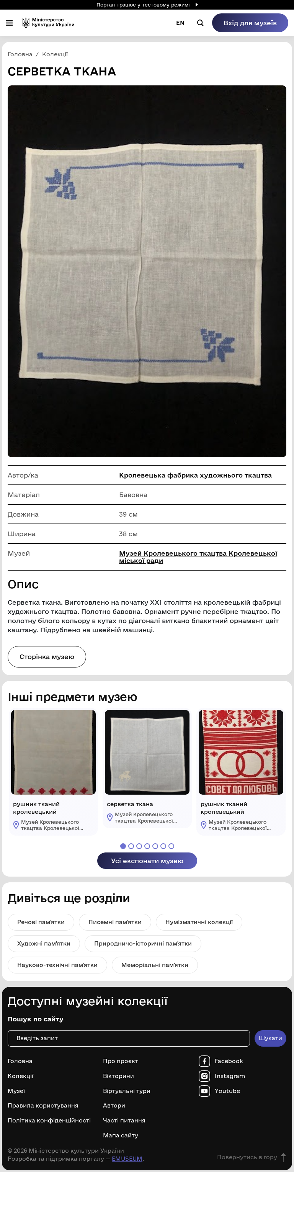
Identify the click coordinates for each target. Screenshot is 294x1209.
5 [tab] (155, 846)
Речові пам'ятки (41, 922)
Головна (20, 1061)
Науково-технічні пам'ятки (57, 965)
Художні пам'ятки (43, 943)
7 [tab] (171, 846)
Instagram (230, 1076)
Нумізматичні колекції (199, 922)
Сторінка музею (47, 656)
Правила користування (43, 1106)
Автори (114, 1106)
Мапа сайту (120, 1135)
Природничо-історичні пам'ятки (143, 943)
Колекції (20, 1076)
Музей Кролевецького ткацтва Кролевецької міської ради (198, 557)
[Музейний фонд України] (48, 22)
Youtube (227, 1091)
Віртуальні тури (126, 1091)
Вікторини (118, 1076)
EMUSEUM (127, 1158)
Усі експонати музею (147, 860)
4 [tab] (147, 846)
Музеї (16, 1091)
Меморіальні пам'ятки (154, 965)
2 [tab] (131, 846)
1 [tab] (123, 846)
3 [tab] (139, 846)
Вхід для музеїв (250, 22)
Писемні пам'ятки (115, 922)
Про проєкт (120, 1061)
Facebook (229, 1061)
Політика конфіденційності (49, 1120)
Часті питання (124, 1120)
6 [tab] (163, 846)
